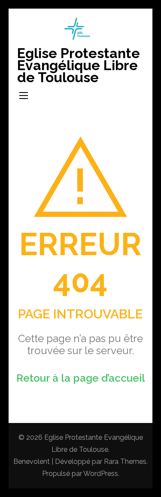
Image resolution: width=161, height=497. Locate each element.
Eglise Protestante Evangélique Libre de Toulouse (78, 65)
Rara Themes (125, 461)
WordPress (100, 473)
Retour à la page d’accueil (80, 378)
